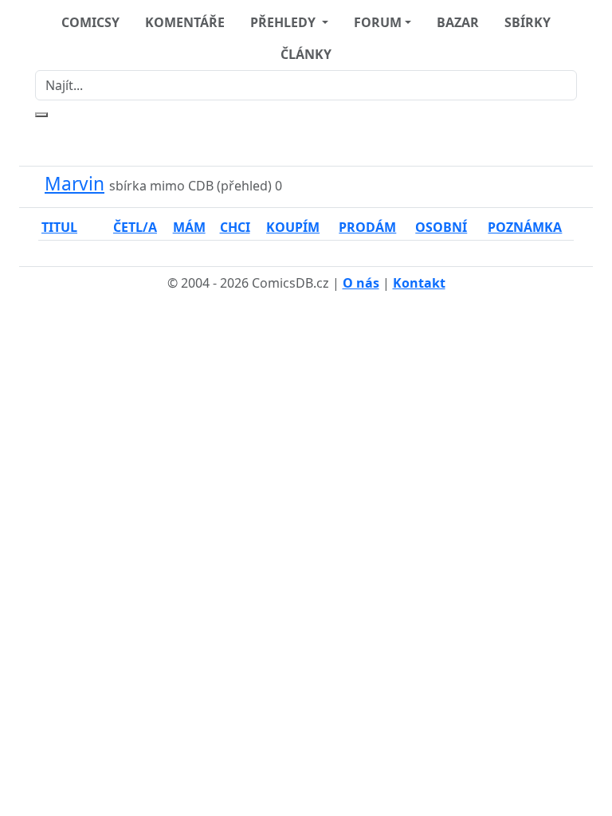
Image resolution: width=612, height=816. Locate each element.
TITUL (59, 227)
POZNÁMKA (525, 227)
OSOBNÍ (441, 227)
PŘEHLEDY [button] (284, 22)
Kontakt (419, 283)
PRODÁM (367, 227)
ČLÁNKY (306, 54)
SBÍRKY (527, 22)
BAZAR (458, 22)
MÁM (189, 227)
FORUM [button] (378, 22)
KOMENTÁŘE (185, 22)
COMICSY (90, 22)
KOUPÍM (293, 227)
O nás (361, 283)
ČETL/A (135, 227)
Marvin (74, 183)
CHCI (235, 227)
